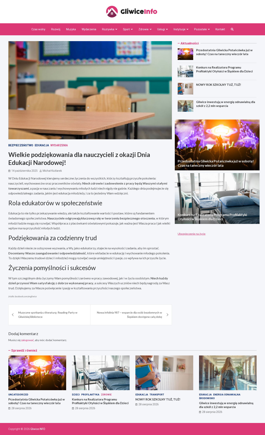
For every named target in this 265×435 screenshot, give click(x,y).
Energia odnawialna (226, 394)
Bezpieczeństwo (20, 145)
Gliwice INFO (37, 429)
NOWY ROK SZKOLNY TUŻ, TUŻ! (218, 84)
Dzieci (76, 394)
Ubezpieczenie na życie (191, 233)
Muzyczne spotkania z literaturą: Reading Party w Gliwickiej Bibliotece (47, 314)
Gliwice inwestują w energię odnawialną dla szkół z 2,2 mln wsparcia (225, 103)
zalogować (27, 340)
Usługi (161, 29)
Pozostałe (200, 29)
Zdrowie (144, 29)
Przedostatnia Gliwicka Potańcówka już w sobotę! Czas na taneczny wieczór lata (224, 52)
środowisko (207, 398)
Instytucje (179, 29)
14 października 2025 (24, 170)
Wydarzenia (89, 29)
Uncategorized (18, 394)
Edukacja (42, 145)
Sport (126, 29)
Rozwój (55, 29)
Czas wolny (38, 29)
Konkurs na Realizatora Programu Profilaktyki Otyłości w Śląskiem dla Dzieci (224, 69)
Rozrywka (108, 29)
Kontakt (220, 29)
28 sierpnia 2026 (21, 408)
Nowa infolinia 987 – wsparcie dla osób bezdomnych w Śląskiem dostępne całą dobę (129, 314)
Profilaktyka (90, 394)
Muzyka (71, 29)
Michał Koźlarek (52, 170)
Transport (157, 394)
